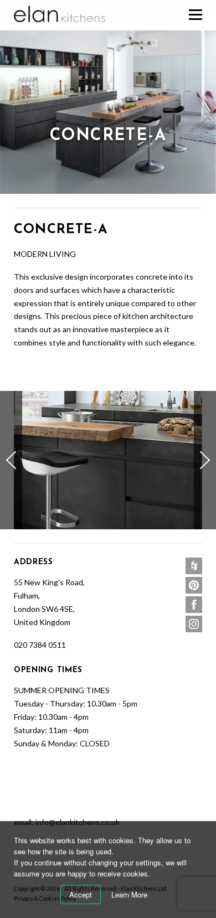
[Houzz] (194, 566)
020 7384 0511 (40, 644)
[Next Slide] (205, 460)
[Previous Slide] (11, 460)
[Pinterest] (194, 585)
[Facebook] (194, 604)
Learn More (129, 894)
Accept (80, 894)
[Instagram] (194, 624)
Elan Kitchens (60, 15)
